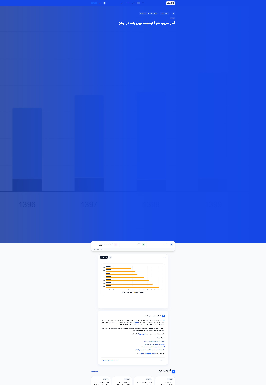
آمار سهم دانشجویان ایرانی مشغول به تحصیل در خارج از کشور (150, 350)
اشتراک (161, 360)
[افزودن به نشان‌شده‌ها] (110, 257)
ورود (100, 3)
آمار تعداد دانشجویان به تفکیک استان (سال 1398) (153, 347)
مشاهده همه (95, 371)
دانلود (104, 257)
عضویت (93, 3)
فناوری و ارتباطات (164, 13)
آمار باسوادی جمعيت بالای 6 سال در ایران (155, 344)
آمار (173, 13)
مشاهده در (110, 360)
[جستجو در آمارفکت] (104, 3)
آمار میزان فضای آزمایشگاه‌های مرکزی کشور (154, 341)
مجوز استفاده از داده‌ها (98, 249)
